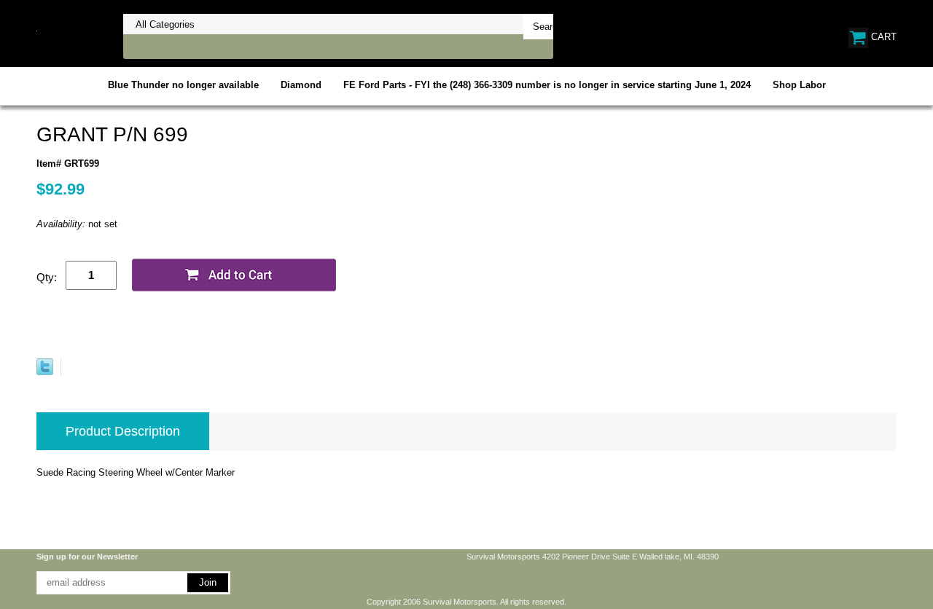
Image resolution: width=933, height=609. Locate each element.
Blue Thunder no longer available (183, 84)
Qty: (46, 277)
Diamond (301, 84)
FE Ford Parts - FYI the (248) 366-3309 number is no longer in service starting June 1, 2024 (547, 84)
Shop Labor (799, 84)
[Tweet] (44, 371)
